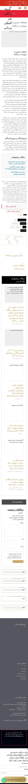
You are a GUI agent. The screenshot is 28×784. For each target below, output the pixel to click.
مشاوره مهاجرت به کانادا (18, 489)
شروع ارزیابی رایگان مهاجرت (15, 779)
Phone (26, 769)
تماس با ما (23, 668)
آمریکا (20, 398)
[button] (25, 8)
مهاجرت (12, 226)
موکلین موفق (23, 678)
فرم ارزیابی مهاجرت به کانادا (14, 211)
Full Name (25, 763)
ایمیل (22, 546)
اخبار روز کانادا (18, 226)
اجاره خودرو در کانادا (11, 206)
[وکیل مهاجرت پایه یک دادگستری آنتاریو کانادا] (6, 18)
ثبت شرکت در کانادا (22, 673)
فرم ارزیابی (23, 671)
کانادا (14, 358)
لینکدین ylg (20, 214)
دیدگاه (22, 523)
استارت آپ (16, 471)
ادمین (15, 220)
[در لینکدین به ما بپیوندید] (17, 741)
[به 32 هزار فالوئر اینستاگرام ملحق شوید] (14, 741)
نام (22, 539)
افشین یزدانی (12, 487)
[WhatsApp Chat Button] (3, 780)
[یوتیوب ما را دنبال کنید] (11, 741)
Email (26, 775)
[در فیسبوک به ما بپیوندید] (20, 741)
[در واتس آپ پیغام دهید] (8, 741)
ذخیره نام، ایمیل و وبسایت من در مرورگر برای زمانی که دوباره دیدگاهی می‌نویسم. (14, 555)
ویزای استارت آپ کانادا (21, 676)
